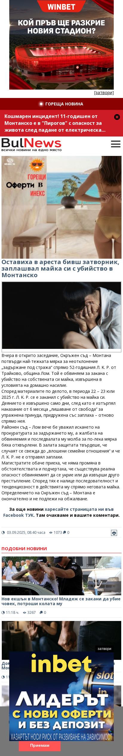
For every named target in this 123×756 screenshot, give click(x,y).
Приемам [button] (39, 745)
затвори (104, 649)
